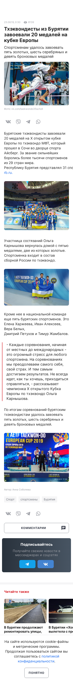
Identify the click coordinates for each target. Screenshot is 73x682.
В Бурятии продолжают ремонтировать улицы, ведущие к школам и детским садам (23, 633)
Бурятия (49, 499)
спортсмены (29, 499)
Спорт (10, 499)
